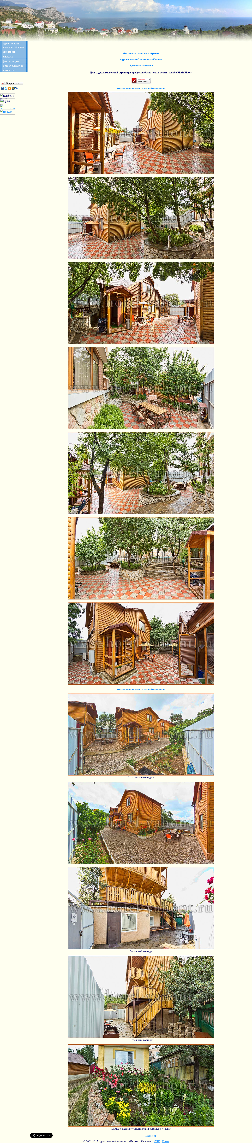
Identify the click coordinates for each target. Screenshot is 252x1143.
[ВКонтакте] (2, 88)
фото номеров (11, 61)
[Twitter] (6, 88)
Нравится (150, 1135)
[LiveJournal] (17, 88)
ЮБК (157, 1141)
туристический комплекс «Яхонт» (13, 45)
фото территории (13, 65)
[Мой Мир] (13, 88)
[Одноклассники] (9, 88)
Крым (165, 1141)
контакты (8, 70)
